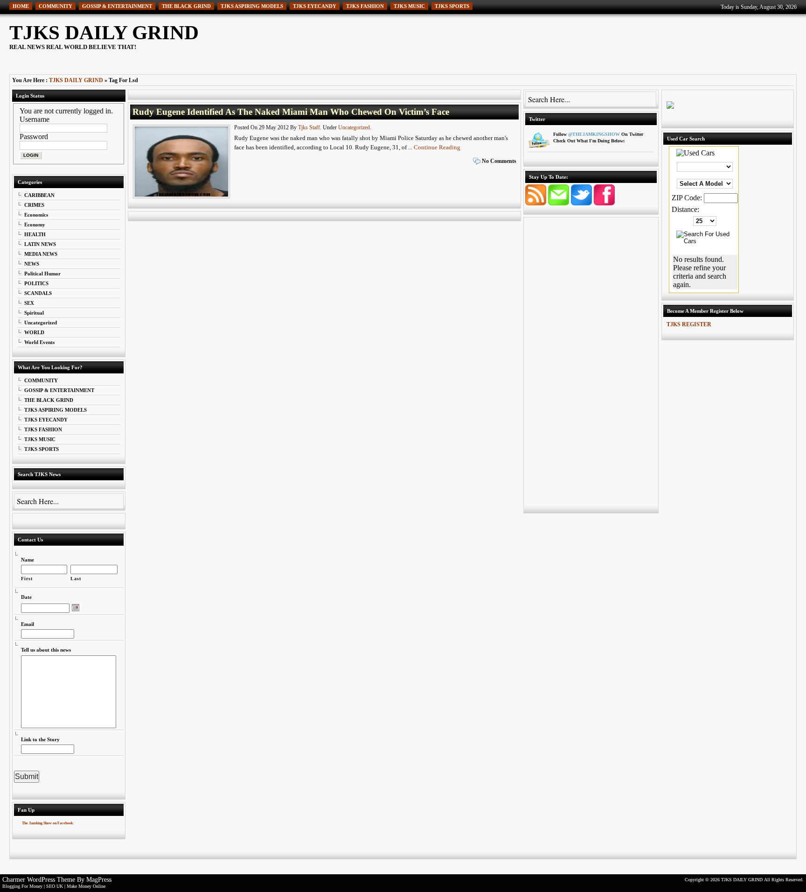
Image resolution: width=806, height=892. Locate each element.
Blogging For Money (22, 886)
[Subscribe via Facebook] (604, 203)
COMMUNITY (55, 6)
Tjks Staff (309, 127)
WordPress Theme (51, 879)
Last (75, 578)
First (27, 578)
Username (34, 119)
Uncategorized (40, 322)
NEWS (31, 264)
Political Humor (42, 273)
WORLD (34, 332)
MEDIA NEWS (40, 254)
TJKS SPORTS (452, 6)
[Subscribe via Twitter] (582, 203)
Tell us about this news (46, 650)
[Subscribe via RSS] (536, 203)
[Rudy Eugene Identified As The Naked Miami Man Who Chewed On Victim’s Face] (182, 199)
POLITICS (36, 283)
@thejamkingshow (594, 134)
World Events (39, 342)
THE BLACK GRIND (186, 6)
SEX (29, 303)
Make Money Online (86, 886)
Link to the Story (40, 739)
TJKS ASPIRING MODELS (252, 6)
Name (27, 559)
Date (26, 597)
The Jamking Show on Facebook (47, 823)
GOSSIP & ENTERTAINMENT (117, 6)
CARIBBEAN (39, 195)
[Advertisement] (627, 42)
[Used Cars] (695, 153)
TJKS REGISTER (689, 324)
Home (21, 6)
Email (27, 624)
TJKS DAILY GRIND (104, 32)
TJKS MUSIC (409, 6)
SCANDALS (38, 293)
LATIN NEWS (40, 244)
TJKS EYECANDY (314, 6)
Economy (34, 224)
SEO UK (54, 886)
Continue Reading (437, 147)
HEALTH (35, 234)
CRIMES (34, 205)
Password (34, 136)
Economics (36, 215)
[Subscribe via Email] (559, 203)
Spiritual (34, 313)
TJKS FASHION (365, 6)
